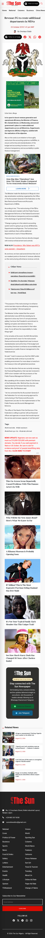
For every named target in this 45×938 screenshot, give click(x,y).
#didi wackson (21, 428)
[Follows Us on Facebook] (25, 37)
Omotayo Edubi (25, 31)
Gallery (5, 858)
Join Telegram (23, 713)
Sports (5, 846)
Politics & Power (8, 838)
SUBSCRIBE (22, 908)
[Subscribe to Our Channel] (22, 920)
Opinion (5, 884)
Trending (28, 871)
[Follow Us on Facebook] (14, 920)
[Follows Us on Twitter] (30, 37)
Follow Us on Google (33, 3)
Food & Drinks (7, 854)
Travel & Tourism (31, 867)
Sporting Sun (30, 838)
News (4, 850)
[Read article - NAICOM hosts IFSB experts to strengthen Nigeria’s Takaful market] (8, 764)
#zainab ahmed (25, 431)
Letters (5, 863)
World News (30, 846)
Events (5, 871)
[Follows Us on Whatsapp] (34, 37)
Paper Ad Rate (30, 884)
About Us (28, 875)
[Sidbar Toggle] (3, 3)
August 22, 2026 (20, 738)
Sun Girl (28, 863)
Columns (21, 10)
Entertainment (7, 867)
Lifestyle (5, 880)
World (27, 833)
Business (30, 10)
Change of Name (31, 888)
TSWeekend (7, 888)
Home (4, 10)
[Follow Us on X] (18, 920)
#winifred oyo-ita (11, 431)
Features (28, 850)
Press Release (31, 858)
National (12, 10)
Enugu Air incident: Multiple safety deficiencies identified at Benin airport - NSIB (27, 774)
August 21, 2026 (20, 779)
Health (4, 875)
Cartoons (28, 854)
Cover (4, 833)
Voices (27, 829)
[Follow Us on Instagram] (31, 920)
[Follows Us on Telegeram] (39, 37)
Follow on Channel (24, 706)
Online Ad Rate (30, 880)
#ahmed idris (10, 428)
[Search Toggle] (41, 3)
